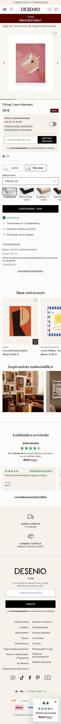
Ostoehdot (38, 638)
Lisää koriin (30, 208)
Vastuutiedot (22, 632)
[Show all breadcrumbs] (6, 26)
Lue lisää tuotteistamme (30, 271)
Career (25, 638)
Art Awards (23, 663)
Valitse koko (9, 175)
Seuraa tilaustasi (41, 632)
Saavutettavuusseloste (16, 649)
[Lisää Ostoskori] (35, 342)
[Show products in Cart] (56, 9)
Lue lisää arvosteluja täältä (31, 497)
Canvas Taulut (20, 26)
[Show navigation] (4, 9)
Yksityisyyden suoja (42, 649)
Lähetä (30, 604)
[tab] (7, 98)
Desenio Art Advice (42, 622)
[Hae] (11, 9)
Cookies (36, 643)
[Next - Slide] (57, 63)
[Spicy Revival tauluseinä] (23, 391)
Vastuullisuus (22, 643)
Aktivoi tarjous (47, 140)
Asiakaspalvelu (40, 627)
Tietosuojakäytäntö (19, 148)
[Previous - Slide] (3, 63)
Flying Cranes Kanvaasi (44, 26)
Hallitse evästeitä (41, 662)
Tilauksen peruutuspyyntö (40, 655)
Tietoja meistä (21, 622)
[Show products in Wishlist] (49, 9)
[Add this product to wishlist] (54, 33)
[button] (45, 710)
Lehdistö (24, 627)
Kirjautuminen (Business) (16, 668)
